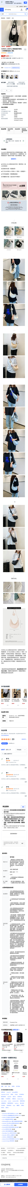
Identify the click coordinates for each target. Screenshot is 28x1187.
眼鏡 (2, 1086)
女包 (13, 18)
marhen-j (17, 1103)
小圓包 (11, 1094)
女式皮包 (3, 1105)
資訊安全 (9, 1152)
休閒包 (13, 1086)
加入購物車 (7, 1184)
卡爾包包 (14, 1098)
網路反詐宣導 (12, 1154)
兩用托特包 (22, 1101)
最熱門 (3, 749)
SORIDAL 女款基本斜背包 (7, 1137)
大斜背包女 (19, 1096)
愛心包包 (22, 1103)
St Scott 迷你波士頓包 (6, 1129)
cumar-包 (8, 1092)
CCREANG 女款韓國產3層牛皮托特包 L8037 (11, 1115)
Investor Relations (11, 1148)
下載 (25, 2)
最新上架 (8, 749)
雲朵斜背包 (3, 1096)
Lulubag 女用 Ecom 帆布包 (8, 1125)
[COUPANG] (5, 1165)
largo (14, 1105)
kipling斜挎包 (15, 1092)
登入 (17, 6)
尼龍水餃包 (9, 1105)
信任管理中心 (11, 1150)
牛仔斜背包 (8, 1098)
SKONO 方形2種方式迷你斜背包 (9, 1117)
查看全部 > (16, 1030)
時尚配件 (8, 18)
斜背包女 (3, 1092)
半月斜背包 (21, 1094)
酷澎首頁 (3, 18)
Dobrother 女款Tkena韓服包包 (8, 1135)
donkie (9, 1101)
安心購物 (3, 1152)
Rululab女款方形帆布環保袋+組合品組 (10, 1127)
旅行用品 (18, 1086)
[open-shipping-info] (13, 64)
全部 (3, 14)
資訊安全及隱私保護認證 (18, 1152)
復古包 (14, 1096)
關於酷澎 (3, 1148)
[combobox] (21, 749)
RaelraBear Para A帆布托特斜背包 (9, 1133)
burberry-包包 (15, 1101)
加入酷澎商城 (4, 1154)
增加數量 (2, 90)
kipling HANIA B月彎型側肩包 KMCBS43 (10, 1139)
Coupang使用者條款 (21, 1148)
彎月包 (2, 1107)
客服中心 (25, 6)
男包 (9, 1086)
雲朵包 (7, 1107)
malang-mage (20, 1098)
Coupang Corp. (11, 67)
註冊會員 (21, 6)
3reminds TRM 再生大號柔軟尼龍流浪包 (10, 1123)
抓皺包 (2, 1098)
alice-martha (4, 1101)
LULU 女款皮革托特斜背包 (8, 1119)
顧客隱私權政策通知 (20, 1150)
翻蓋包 (18, 1105)
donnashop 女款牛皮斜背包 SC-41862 (10, 1113)
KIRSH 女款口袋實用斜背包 (8, 1131)
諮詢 (23, 806)
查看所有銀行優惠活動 (12, 86)
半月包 (16, 1094)
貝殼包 (22, 1105)
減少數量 (11, 90)
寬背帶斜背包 (10, 1103)
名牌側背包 (3, 1103)
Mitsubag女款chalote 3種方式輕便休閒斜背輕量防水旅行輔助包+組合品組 (13, 1121)
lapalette (9, 1096)
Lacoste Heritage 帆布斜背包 (8, 1141)
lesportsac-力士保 (5, 1094)
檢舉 (22, 843)
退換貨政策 (3, 1150)
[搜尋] (25, 14)
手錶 (6, 1086)
